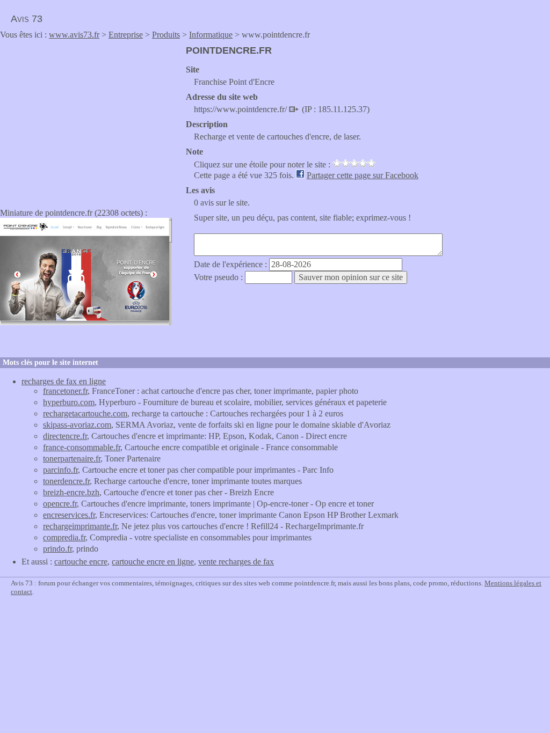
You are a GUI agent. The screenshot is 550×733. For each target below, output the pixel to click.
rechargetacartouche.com (85, 413)
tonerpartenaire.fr (71, 458)
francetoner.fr (65, 390)
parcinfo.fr (60, 469)
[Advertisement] (90, 120)
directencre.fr (65, 436)
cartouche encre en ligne (153, 561)
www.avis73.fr (74, 34)
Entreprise (125, 34)
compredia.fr (64, 537)
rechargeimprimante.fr (80, 526)
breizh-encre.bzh (71, 492)
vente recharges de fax (236, 561)
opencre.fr (60, 503)
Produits (166, 34)
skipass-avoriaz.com (77, 424)
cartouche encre (80, 561)
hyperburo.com (69, 402)
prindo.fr (57, 548)
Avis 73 (26, 18)
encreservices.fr (69, 514)
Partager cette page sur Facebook (362, 175)
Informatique (211, 34)
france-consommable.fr (81, 447)
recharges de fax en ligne (63, 381)
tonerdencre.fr (66, 481)
